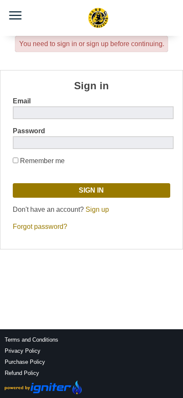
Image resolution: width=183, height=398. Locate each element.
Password (29, 131)
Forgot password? (40, 226)
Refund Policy (22, 373)
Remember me (42, 160)
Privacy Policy (22, 351)
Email (22, 101)
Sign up (97, 209)
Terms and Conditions (31, 340)
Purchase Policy (25, 362)
